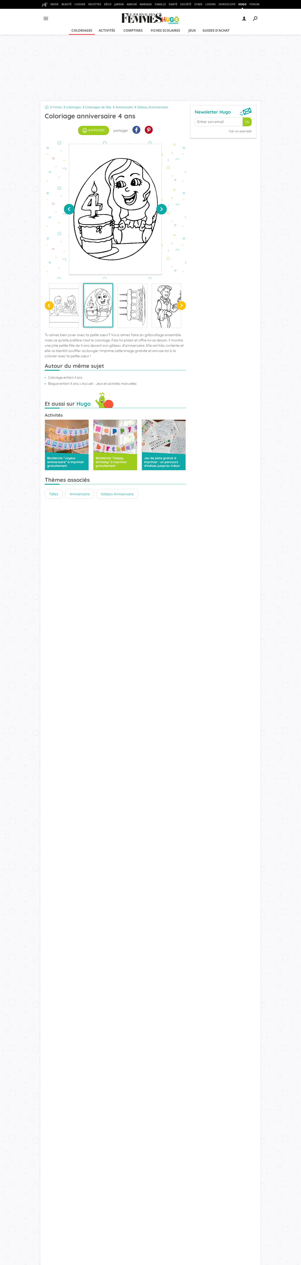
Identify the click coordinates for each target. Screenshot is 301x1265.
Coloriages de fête (98, 107)
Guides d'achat (216, 30)
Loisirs (210, 4)
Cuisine (79, 4)
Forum (254, 4)
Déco (107, 4)
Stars (198, 4)
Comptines (133, 30)
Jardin (119, 4)
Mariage (146, 4)
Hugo (242, 4)
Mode (54, 4)
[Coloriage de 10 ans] (166, 305)
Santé (173, 4)
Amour (132, 4)
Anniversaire (124, 107)
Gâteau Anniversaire (117, 494)
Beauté (66, 4)
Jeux (192, 30)
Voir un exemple (240, 131)
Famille (160, 4)
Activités (107, 30)
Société (185, 4)
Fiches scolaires (165, 30)
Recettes (94, 4)
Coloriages (81, 30)
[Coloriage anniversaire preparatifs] (64, 305)
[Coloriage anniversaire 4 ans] (98, 305)
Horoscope (227, 4)
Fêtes (53, 494)
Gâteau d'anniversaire (152, 107)
